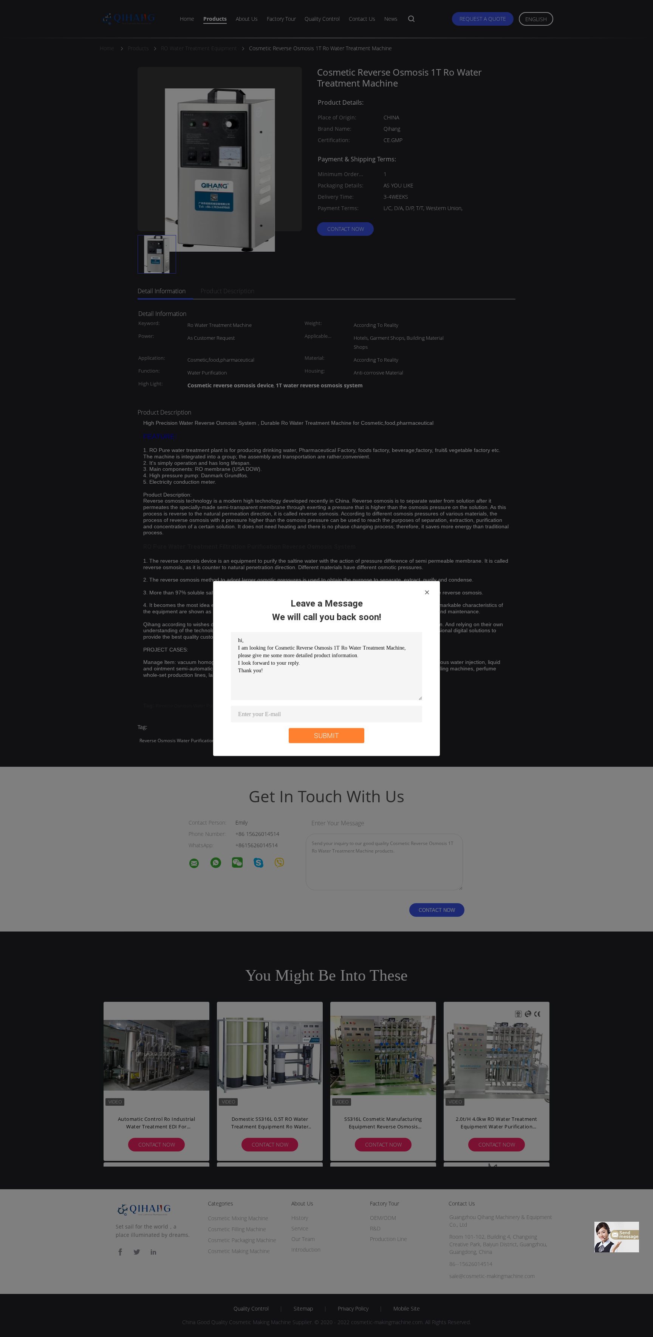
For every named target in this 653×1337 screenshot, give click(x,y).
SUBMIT (326, 736)
